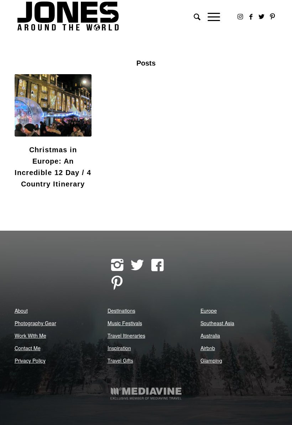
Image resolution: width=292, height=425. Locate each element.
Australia (210, 335)
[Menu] (210, 16)
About (21, 310)
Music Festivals (125, 323)
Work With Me (30, 335)
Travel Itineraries (126, 335)
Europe (208, 310)
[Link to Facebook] (251, 16)
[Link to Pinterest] (272, 16)
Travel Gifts (120, 360)
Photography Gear (35, 323)
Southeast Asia (217, 323)
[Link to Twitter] (261, 16)
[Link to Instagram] (240, 16)
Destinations (121, 310)
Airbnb (207, 348)
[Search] (193, 16)
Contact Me (28, 348)
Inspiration (119, 348)
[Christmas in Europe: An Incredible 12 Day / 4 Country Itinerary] (53, 105)
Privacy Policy (30, 360)
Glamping (211, 360)
